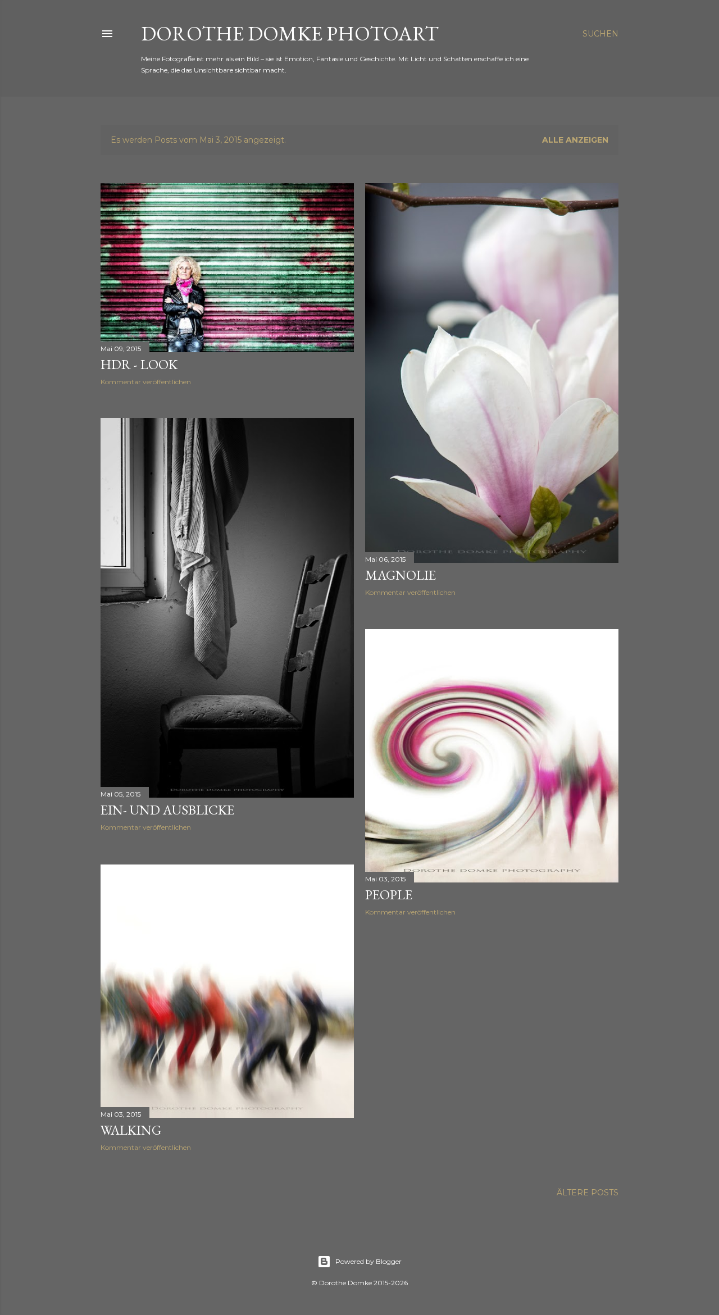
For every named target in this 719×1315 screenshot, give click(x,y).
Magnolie (400, 575)
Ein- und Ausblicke (167, 809)
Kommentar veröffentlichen (146, 381)
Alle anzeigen (575, 140)
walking (131, 1130)
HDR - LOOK (139, 364)
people (388, 894)
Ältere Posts (587, 1192)
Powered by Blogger (368, 1261)
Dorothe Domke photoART (290, 33)
